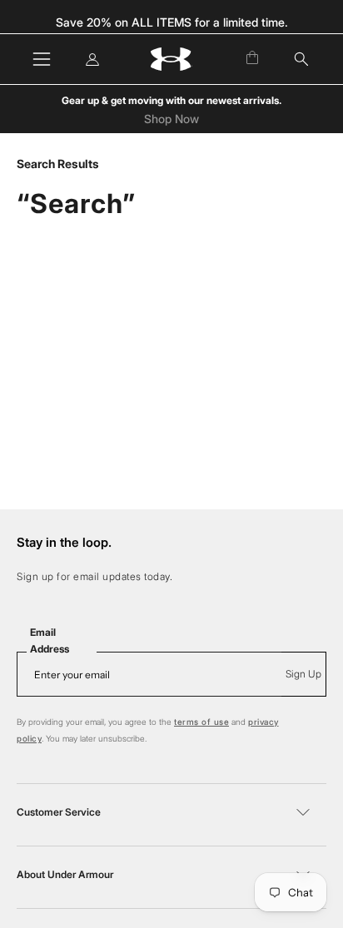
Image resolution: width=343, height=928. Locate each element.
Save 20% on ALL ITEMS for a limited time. (172, 22)
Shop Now (171, 119)
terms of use (201, 722)
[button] (301, 59)
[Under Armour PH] (171, 59)
